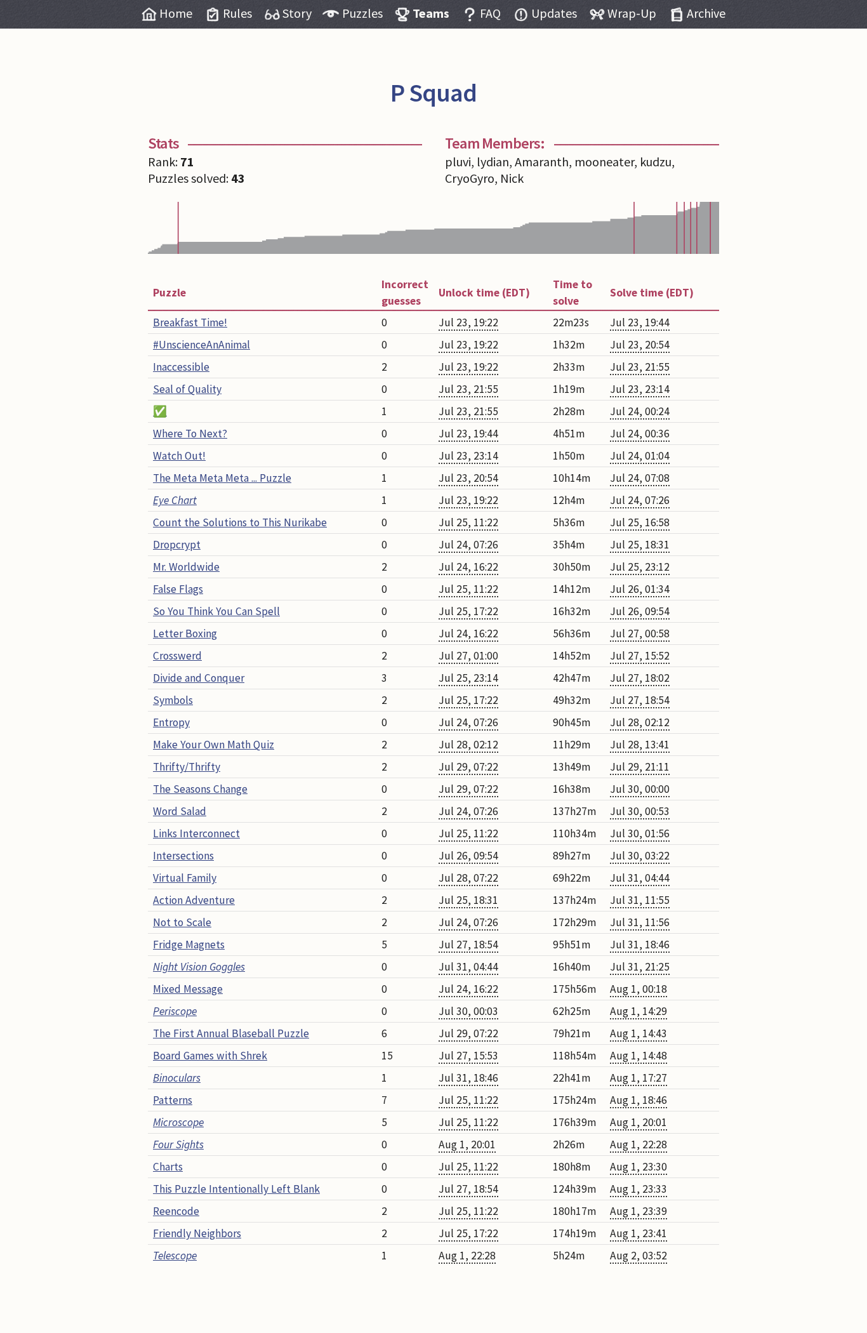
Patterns (172, 1100)
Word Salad (179, 811)
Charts (168, 1167)
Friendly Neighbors (197, 1233)
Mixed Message (188, 989)
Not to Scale (182, 922)
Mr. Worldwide (186, 567)
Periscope (175, 1011)
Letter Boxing (185, 633)
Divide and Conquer (198, 678)
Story (297, 13)
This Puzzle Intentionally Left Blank (236, 1189)
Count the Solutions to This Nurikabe (240, 522)
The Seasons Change (200, 789)
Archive (706, 13)
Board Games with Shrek (210, 1056)
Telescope (175, 1256)
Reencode (176, 1211)
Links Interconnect (196, 833)
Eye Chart (175, 500)
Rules (237, 13)
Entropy (171, 722)
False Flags (178, 589)
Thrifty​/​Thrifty (186, 767)
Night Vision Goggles (199, 967)
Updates (554, 13)
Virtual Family (184, 878)
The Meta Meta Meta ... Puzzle (222, 478)
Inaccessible (181, 367)
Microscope (178, 1122)
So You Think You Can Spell (216, 611)
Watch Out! (179, 456)
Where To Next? (190, 434)
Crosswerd (177, 656)
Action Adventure (194, 900)
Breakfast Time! (190, 322)
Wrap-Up (631, 13)
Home (175, 13)
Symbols (173, 700)
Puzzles (362, 13)
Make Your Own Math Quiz (213, 745)
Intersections (183, 856)
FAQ (490, 13)
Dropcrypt (177, 545)
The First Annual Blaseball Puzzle (231, 1033)
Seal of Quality (187, 389)
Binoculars (177, 1078)
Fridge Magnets (189, 945)
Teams (431, 13)
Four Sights (178, 1144)
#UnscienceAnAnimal (201, 345)
